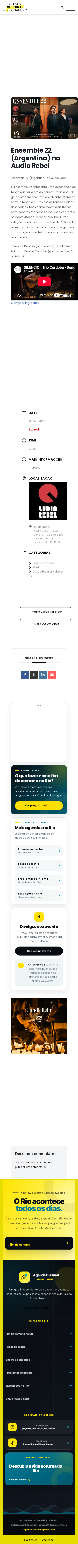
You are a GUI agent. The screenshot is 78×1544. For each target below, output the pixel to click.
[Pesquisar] (62, 7)
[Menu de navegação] (70, 7)
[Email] (52, 675)
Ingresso (35, 468)
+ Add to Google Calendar (45, 611)
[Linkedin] (43, 675)
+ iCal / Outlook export (45, 623)
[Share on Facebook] (25, 675)
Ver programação (39, 805)
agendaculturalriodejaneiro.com (39, 1529)
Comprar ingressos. (25, 303)
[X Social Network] (34, 675)
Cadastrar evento (39, 951)
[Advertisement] (39, 56)
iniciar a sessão (35, 1162)
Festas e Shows (43, 563)
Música (37, 567)
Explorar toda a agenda (36, 1307)
